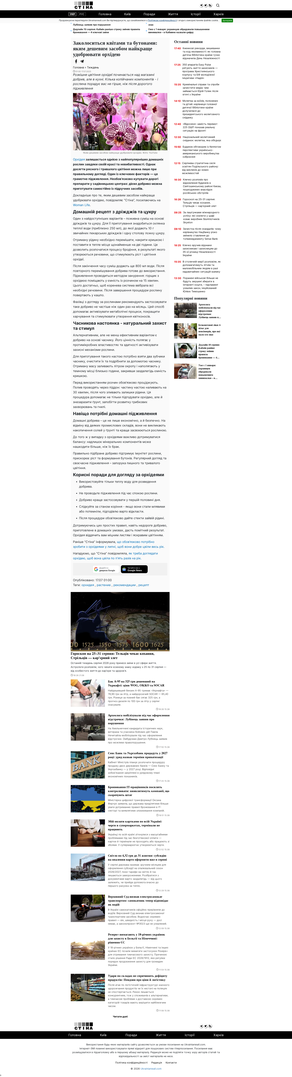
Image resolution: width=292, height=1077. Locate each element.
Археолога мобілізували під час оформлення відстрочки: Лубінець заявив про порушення (106, 23)
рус (81, 14)
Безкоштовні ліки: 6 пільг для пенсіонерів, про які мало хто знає (182, 23)
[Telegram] (82, 61)
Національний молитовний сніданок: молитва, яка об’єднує (202, 138)
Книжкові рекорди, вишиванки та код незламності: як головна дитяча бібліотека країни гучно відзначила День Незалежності (202, 53)
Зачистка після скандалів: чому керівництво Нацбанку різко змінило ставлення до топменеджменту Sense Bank (202, 233)
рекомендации (124, 585)
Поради (149, 14)
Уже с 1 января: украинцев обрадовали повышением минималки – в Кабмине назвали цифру (178, 31)
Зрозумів (227, 20)
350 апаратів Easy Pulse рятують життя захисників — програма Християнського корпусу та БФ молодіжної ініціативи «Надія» (200, 71)
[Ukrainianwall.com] (83, 5)
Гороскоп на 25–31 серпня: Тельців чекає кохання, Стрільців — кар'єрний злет (200, 202)
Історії (196, 14)
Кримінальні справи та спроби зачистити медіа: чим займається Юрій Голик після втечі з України (201, 89)
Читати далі (120, 1016)
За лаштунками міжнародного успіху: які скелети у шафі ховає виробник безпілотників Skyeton (201, 217)
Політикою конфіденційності (162, 20)
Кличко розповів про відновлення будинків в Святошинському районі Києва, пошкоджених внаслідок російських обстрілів (202, 186)
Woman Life (81, 205)
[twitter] (205, 5)
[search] (217, 5)
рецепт (143, 585)
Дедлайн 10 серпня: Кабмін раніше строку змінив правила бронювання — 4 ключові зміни (106, 31)
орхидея (88, 585)
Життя (173, 14)
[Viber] (88, 61)
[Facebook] (76, 61)
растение (104, 585)
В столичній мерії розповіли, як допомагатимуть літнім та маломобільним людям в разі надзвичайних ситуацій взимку (202, 266)
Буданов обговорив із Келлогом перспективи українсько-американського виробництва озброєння (202, 151)
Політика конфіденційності (131, 1062)
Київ (127, 14)
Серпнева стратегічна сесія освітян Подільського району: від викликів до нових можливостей (200, 168)
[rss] (210, 5)
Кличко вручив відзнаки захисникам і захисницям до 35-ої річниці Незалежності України (200, 250)
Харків (219, 14)
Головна (105, 14)
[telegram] (201, 5)
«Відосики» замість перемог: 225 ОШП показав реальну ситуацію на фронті (200, 127)
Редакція (156, 1062)
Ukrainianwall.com (151, 1068)
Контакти (171, 1062)
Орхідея (79, 159)
